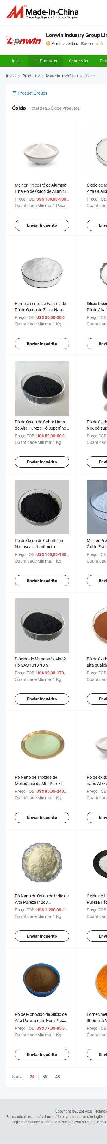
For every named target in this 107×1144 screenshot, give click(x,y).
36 (45, 1076)
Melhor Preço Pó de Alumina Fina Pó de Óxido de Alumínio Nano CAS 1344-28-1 (41, 191)
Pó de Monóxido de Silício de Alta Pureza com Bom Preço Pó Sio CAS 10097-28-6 (41, 1020)
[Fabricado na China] (43, 12)
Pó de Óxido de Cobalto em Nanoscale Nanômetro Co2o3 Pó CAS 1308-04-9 (39, 547)
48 (57, 1076)
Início (17, 60)
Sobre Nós (78, 60)
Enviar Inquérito (42, 225)
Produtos (48, 60)
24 (32, 1076)
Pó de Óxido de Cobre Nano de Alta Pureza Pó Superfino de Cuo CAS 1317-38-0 (40, 428)
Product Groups (32, 93)
